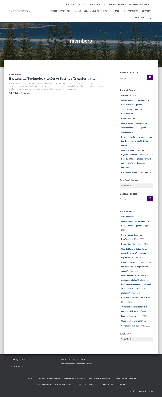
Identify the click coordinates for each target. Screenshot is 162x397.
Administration (15, 74)
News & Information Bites (59, 11)
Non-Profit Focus (131, 11)
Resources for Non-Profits (140, 4)
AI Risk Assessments (130, 95)
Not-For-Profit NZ (68, 360)
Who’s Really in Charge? (131, 321)
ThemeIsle (149, 391)
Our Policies (138, 17)
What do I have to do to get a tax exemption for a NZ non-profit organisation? (134, 127)
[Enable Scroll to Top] (157, 392)
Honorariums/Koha (129, 119)
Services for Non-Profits (114, 4)
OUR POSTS (68, 4)
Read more (71, 89)
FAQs (117, 11)
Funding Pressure (128, 316)
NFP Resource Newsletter (88, 4)
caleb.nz (82, 360)
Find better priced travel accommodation (75, 364)
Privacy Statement (16, 366)
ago (26, 93)
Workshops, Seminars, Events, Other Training (93, 11)
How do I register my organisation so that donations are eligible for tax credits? (136, 141)
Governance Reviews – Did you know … (137, 172)
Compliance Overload (130, 326)
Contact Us (146, 11)
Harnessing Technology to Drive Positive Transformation (53, 78)
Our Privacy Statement (18, 360)
